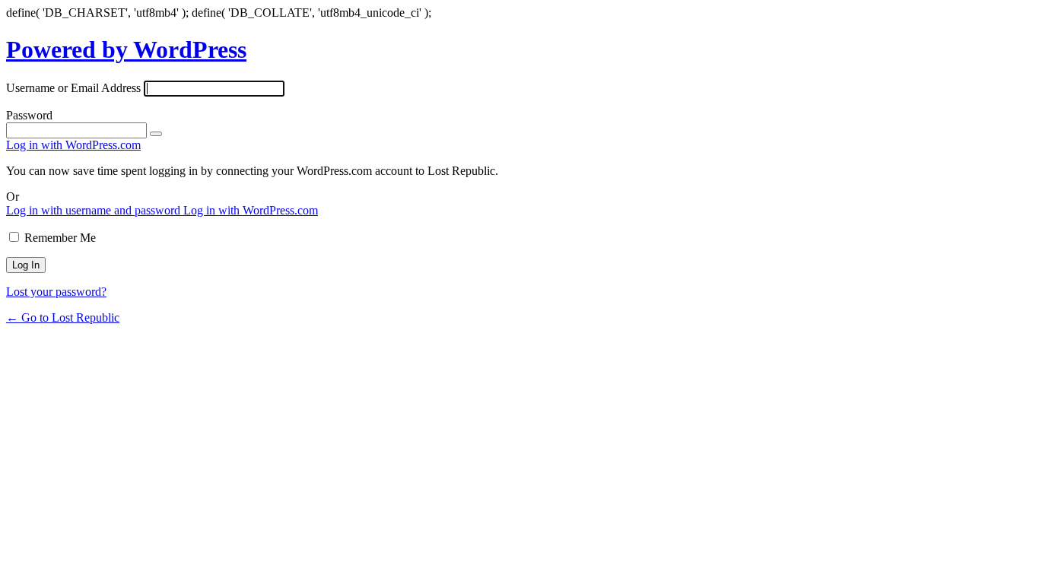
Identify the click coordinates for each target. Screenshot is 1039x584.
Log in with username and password (94, 210)
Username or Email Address (73, 87)
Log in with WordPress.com (73, 144)
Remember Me (60, 237)
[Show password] (156, 134)
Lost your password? (56, 291)
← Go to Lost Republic (62, 317)
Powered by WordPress (126, 49)
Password (29, 115)
